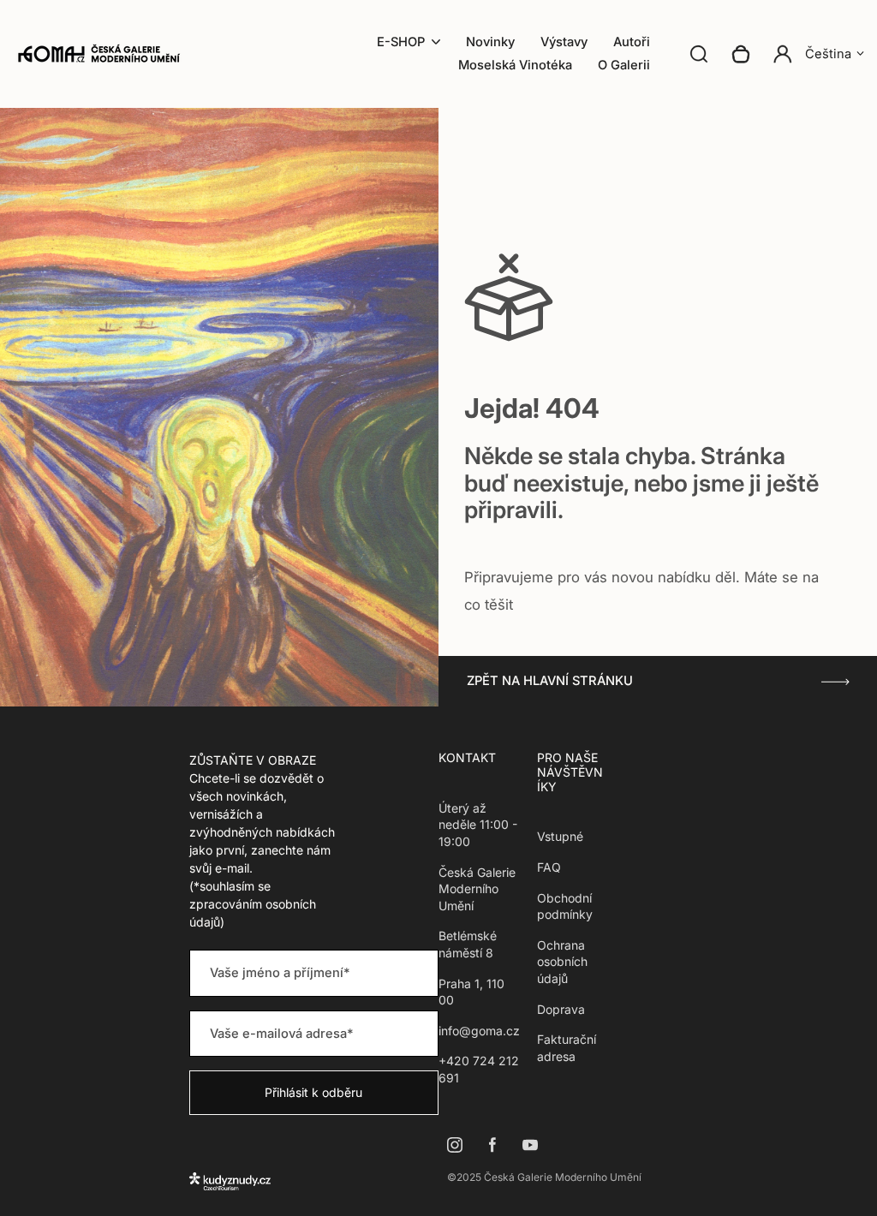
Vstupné (560, 836)
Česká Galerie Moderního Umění (477, 889)
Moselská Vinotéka (515, 65)
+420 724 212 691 (478, 1069)
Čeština (828, 54)
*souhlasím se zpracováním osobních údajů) (252, 904)
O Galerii (624, 65)
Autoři (631, 42)
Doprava (561, 1009)
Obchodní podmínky (565, 906)
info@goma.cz (479, 1030)
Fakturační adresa (566, 1048)
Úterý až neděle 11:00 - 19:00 (477, 825)
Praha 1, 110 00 (471, 992)
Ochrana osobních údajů (562, 962)
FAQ (549, 867)
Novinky (490, 42)
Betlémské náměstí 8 (467, 944)
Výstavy (564, 42)
